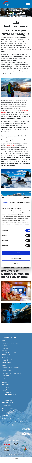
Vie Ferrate (6, 370)
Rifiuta (16, 263)
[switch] (27, 235)
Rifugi (4, 378)
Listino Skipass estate (10, 408)
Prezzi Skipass (7, 407)
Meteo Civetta (7, 347)
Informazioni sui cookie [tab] (24, 202)
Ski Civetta (6, 354)
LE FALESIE (6, 372)
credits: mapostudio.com (16, 454)
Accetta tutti (16, 253)
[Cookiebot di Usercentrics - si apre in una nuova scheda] (23, 198)
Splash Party (7, 399)
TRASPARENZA (7, 411)
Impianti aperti (8, 410)
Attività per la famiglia (11, 373)
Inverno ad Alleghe (10, 356)
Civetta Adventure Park (11, 377)
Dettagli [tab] (12, 202)
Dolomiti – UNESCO (9, 352)
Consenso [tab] (5, 202)
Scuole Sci (6, 389)
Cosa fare (6, 362)
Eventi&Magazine (10, 394)
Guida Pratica (8, 402)
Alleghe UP (6, 348)
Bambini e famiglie (9, 387)
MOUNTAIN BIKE (7, 368)
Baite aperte (7, 400)
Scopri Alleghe (9, 337)
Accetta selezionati (16, 258)
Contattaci (6, 413)
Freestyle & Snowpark (11, 386)
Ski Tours (5, 384)
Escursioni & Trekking (10, 367)
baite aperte (7, 392)
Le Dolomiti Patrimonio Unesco (14, 342)
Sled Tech (10, 146)
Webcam (5, 345)
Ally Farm (6, 375)
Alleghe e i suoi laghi (11, 343)
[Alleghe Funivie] (6, 3)
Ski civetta (6, 382)
